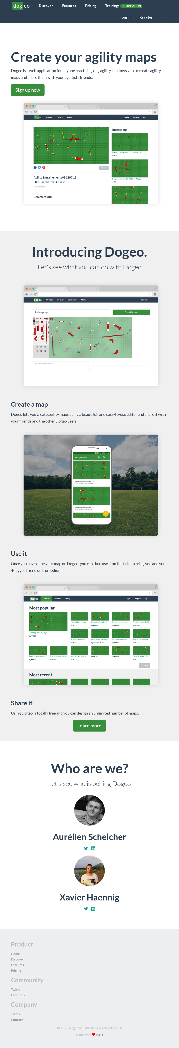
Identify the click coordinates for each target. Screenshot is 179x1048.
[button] (164, 17)
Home (15, 954)
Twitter (16, 989)
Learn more (89, 725)
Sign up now (27, 90)
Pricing (90, 6)
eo (21, 6)
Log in (125, 17)
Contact (17, 1020)
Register (146, 17)
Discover (46, 6)
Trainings (123, 6)
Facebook (18, 995)
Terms (15, 1014)
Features (69, 6)
